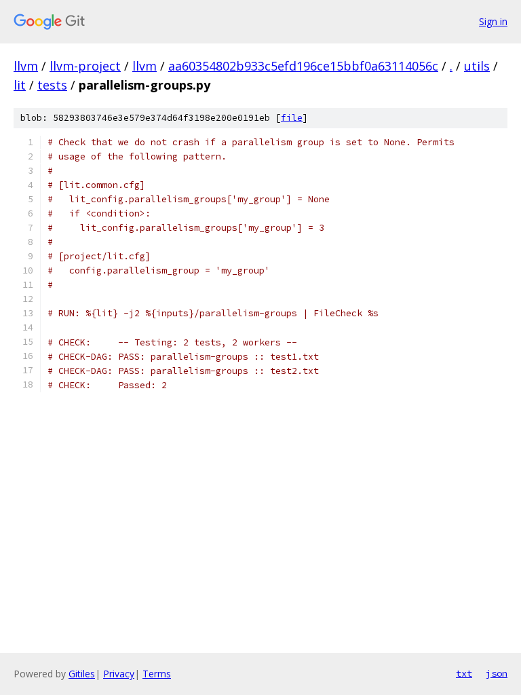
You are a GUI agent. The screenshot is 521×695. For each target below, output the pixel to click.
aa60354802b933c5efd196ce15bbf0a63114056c (303, 66)
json (496, 673)
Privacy (118, 673)
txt (464, 673)
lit (20, 85)
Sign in (493, 21)
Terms (156, 673)
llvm (26, 66)
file (292, 118)
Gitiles (82, 673)
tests (52, 85)
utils (477, 66)
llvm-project (85, 66)
